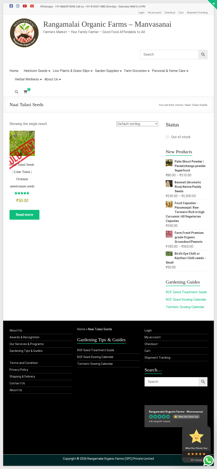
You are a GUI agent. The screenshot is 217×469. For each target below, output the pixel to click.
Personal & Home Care (168, 71)
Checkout (169, 12)
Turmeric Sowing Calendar (185, 307)
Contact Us (17, 383)
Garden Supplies (107, 71)
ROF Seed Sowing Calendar (186, 300)
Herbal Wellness (27, 79)
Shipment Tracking (197, 12)
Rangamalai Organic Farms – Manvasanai (107, 24)
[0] (25, 92)
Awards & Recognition (24, 337)
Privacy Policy (19, 369)
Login (141, 12)
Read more (24, 215)
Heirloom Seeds (35, 71)
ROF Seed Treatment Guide (186, 292)
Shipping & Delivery (22, 376)
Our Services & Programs (27, 344)
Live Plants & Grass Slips (71, 71)
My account (154, 12)
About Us (51, 79)
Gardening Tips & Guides (26, 350)
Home (14, 71)
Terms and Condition (24, 363)
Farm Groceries (135, 71)
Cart (181, 12)
